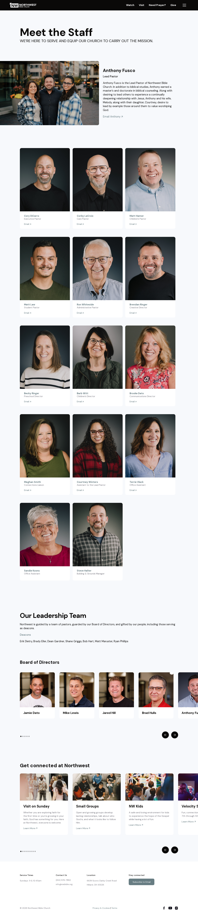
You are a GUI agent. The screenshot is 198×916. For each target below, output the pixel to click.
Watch (130, 5)
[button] (184, 5)
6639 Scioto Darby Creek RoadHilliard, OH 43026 (102, 882)
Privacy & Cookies (101, 908)
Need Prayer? (157, 5)
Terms (114, 908)
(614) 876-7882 (63, 880)
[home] (24, 5)
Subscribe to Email (142, 882)
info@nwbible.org (64, 884)
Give (173, 5)
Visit (141, 5)
